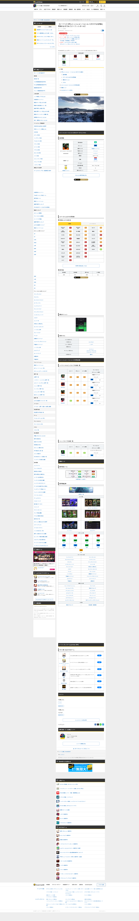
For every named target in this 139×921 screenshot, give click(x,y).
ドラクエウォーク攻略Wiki (51, 896)
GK (34, 288)
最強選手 (54, 9)
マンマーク (91, 349)
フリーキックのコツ (38, 495)
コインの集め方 (37, 453)
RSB (35, 282)
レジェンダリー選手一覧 (39, 391)
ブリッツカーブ (92, 593)
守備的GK (70, 581)
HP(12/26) (75, 59)
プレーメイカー (92, 571)
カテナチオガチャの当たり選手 (71, 42)
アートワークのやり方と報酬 (40, 542)
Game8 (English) (88, 884)
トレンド (69, 519)
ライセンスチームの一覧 (39, 418)
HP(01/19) (64, 59)
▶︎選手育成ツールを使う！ (81, 479)
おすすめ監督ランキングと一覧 (40, 400)
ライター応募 (101, 884)
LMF (35, 245)
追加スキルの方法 (38, 441)
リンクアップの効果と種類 (39, 459)
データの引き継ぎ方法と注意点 (40, 486)
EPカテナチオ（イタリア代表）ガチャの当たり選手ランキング (46, 36)
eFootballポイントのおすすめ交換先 (42, 207)
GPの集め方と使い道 (38, 450)
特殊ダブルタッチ (92, 588)
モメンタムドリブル (70, 588)
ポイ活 (82, 2)
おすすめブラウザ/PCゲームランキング (45, 599)
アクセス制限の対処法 (38, 516)
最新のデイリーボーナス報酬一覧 (41, 114)
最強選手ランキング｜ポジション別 (44, 29)
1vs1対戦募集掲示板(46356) (40, 81)
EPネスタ (78, 44)
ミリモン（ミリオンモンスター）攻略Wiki (73, 907)
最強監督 (71, 9)
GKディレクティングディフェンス (92, 600)
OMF (35, 251)
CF (34, 233)
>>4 (60, 702)
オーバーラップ (92, 578)
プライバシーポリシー (56, 884)
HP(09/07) (98, 59)
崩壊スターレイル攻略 (50, 895)
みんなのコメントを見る (66, 90)
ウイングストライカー (92, 562)
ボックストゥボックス (92, 569)
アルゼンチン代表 (38, 141)
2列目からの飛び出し (92, 566)
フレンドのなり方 (38, 468)
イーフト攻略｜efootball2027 (65, 751)
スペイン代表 (37, 147)
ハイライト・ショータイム (69, 508)
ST (34, 236)
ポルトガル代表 (37, 153)
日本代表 (36, 132)
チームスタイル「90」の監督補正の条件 (42, 170)
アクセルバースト (92, 597)
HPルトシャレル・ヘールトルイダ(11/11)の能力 (72, 72)
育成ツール (102, 9)
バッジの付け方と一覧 (38, 530)
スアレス (67, 35)
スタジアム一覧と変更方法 (39, 539)
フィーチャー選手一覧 (38, 389)
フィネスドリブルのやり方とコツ (41, 545)
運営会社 (81, 884)
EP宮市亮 (72, 40)
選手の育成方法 (37, 438)
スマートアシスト (38, 524)
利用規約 (48, 884)
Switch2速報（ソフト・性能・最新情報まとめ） (93, 889)
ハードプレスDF (37, 347)
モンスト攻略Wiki (87, 895)
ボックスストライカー (69, 559)
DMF (35, 276)
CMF (35, 254)
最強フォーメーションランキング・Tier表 (46, 40)
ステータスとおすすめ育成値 (69, 77)
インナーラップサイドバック (92, 576)
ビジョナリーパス (69, 593)
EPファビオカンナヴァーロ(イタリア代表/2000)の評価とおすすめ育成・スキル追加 (46, 43)
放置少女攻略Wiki (87, 899)
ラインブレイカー (92, 557)
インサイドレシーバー (69, 564)
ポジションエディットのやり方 (40, 371)
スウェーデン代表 (38, 161)
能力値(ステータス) (38, 504)
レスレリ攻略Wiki (49, 907)
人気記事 (39, 26)
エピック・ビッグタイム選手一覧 (41, 383)
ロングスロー (91, 342)
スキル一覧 (36, 430)
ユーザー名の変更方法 (38, 477)
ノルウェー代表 (37, 164)
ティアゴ (71, 35)
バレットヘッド (92, 595)
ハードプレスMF (37, 329)
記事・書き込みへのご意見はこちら (82, 748)
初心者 (88, 9)
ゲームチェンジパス (70, 590)
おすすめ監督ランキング (39, 225)
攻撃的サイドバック (92, 573)
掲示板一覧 (36, 78)
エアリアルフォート (70, 597)
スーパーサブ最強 (38, 219)
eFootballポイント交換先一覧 (40, 456)
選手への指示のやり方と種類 (40, 533)
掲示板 (50, 26)
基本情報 (65, 74)
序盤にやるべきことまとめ (39, 435)
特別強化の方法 (37, 444)
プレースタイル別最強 (38, 216)
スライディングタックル (91, 350)
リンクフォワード (69, 557)
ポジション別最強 (38, 213)
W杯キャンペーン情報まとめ (40, 129)
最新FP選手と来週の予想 (39, 108)
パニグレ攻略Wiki (87, 904)
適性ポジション (66, 79)
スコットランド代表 (38, 158)
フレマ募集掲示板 (95, 9)
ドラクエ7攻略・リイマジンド (52, 892)
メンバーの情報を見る (81, 743)
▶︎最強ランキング (65, 170)
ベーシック (95, 151)
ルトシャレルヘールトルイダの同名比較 (70, 85)
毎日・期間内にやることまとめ (40, 120)
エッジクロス (92, 590)
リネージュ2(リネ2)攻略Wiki (70, 904)
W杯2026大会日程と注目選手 (40, 126)
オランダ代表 (37, 135)
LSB (35, 279)
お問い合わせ (74, 884)
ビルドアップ (69, 578)
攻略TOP (36, 9)
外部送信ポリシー (66, 884)
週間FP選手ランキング (39, 204)
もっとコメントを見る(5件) (81, 720)
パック (83, 9)
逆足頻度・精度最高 (92, 605)
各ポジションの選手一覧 (39, 394)
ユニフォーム (37, 465)
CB (34, 285)
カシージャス (76, 35)
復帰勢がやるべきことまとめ (40, 117)
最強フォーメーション (38, 201)
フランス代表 (37, 144)
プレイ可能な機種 (38, 513)
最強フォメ (59, 9)
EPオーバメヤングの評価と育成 (73, 37)
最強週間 (65, 9)
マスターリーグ (37, 501)
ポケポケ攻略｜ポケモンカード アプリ (91, 892)
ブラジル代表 (37, 150)
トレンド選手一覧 (38, 386)
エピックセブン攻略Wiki (70, 899)
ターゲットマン (92, 559)
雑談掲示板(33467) (38, 87)
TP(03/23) (64, 65)
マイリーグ (36, 507)
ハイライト (95, 153)
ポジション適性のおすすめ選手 (40, 521)
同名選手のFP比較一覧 (39, 412)
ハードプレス (69, 573)
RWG (35, 242)
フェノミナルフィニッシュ (69, 585)
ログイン (103, 2)
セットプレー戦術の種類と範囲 (40, 536)
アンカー (69, 571)
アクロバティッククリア (91, 352)
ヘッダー (91, 344)
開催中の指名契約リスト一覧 (40, 105)
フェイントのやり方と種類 (39, 492)
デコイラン (69, 562)
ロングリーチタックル (69, 600)
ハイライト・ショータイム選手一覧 (41, 380)
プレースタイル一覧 (38, 424)
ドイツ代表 (36, 155)
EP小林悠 (62, 40)
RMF (35, 248)
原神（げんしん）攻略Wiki (51, 899)
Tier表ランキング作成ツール (40, 195)
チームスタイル (37, 498)
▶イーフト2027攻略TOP (39, 73)
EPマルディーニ (63, 44)
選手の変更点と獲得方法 (39, 474)
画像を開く (61, 705)
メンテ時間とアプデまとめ (39, 96)
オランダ (95, 160)
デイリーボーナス (38, 510)
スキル (64, 82)
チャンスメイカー (69, 566)
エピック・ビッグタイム (92, 508)
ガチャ (40, 9)
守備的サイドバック (95, 148)
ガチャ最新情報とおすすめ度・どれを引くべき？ (46, 33)
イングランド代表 (38, 138)
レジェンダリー (92, 519)
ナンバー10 (92, 564)
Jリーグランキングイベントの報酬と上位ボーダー (70, 39)
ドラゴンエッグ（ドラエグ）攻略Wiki (91, 907)
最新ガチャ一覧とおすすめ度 (40, 102)
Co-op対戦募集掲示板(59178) (40, 84)
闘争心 (91, 354)
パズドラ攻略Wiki (68, 895)
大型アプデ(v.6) (47, 9)
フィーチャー (69, 530)
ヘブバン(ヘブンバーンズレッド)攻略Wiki (54, 901)
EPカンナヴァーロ (71, 44)
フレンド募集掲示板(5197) (39, 90)
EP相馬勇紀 (67, 40)
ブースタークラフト (38, 527)
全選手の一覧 (81, 494)
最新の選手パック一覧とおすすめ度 (41, 111)
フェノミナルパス (69, 595)
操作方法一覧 (37, 518)
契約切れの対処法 (38, 471)
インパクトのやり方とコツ (39, 483)
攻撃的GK (92, 581)
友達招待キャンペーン (38, 99)
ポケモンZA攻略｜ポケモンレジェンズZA (54, 889)
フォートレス (92, 585)
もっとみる (52, 46)
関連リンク (63, 87)
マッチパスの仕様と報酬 (39, 480)
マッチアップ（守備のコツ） (40, 489)
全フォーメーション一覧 (39, 368)
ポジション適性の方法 (38, 447)
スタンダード (92, 530)
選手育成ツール (37, 198)
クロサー (69, 569)
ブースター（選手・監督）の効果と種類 (42, 406)
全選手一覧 (36, 377)
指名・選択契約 (77, 9)
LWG (35, 239)
